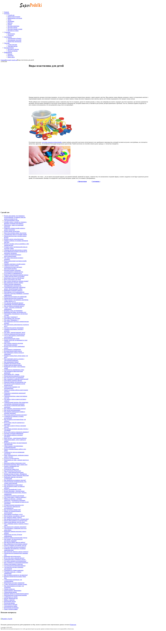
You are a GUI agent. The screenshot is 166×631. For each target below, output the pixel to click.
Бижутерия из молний (10, 604)
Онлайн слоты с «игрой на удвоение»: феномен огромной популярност (15, 222)
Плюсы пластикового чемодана (13, 564)
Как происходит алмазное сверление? (15, 527)
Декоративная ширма (10, 592)
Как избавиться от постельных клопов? (15, 544)
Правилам (73, 624)
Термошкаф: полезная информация (14, 304)
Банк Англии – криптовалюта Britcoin (15, 438)
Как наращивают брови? (11, 362)
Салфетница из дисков (10, 596)
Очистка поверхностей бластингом (14, 334)
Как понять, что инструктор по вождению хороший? (13, 539)
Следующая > (96, 181)
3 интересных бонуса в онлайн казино (15, 234)
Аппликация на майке (10, 606)
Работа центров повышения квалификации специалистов (12, 284)
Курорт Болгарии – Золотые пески (14, 491)
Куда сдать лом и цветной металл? (14, 558)
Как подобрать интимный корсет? (14, 306)
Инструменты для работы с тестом (14, 516)
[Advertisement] (66, 82)
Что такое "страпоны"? (11, 317)
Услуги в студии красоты (11, 458)
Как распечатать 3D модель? (12, 471)
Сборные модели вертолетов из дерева (15, 250)
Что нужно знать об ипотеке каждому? (15, 415)
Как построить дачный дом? (12, 509)
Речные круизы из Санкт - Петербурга (15, 474)
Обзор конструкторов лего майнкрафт (15, 296)
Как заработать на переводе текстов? (15, 480)
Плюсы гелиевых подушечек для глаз (15, 545)
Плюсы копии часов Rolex (12, 231)
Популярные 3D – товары (11, 374)
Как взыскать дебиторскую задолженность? (12, 507)
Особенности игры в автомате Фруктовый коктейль (13, 267)
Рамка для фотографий (11, 609)
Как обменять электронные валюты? (15, 408)
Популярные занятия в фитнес (13, 380)
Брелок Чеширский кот (11, 598)
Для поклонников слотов (11, 220)
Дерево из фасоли (9, 589)
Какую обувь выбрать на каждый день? (15, 520)
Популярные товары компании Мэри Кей (16, 475)
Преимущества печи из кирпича (13, 298)
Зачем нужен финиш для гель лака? (14, 522)
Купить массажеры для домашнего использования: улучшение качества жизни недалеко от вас (15, 217)
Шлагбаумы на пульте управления (14, 582)
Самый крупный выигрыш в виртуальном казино (12, 255)
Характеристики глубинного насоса (14, 559)
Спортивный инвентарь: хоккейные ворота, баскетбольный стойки (14, 288)
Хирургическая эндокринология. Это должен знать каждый (15, 482)
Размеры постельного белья (12, 363)
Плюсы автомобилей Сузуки (12, 489)
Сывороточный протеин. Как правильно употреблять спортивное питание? (16, 403)
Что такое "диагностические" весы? (14, 332)
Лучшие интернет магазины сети (14, 505)
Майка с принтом (9, 600)
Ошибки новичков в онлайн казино (14, 264)
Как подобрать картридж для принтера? (16, 575)
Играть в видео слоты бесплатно (13, 239)
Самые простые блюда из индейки (14, 276)
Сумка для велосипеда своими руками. (15, 584)
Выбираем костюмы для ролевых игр (15, 312)
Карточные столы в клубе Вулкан (14, 278)
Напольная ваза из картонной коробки (15, 595)
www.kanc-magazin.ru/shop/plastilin (52, 142)
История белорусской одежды (13, 351)
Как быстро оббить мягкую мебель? (14, 542)
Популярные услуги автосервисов (14, 292)
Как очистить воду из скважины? (14, 377)
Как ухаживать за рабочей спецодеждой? (16, 379)
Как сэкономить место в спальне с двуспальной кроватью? (14, 359)
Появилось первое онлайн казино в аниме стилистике (14, 228)
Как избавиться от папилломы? (13, 485)
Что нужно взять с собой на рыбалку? (15, 497)
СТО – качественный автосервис (14, 472)
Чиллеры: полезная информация (13, 433)
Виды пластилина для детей (12, 279)
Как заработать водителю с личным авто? (16, 519)
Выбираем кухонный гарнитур (13, 290)
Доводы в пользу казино (11, 265)
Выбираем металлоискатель (12, 556)
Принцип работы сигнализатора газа (15, 382)
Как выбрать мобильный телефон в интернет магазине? (14, 412)
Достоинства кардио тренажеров (14, 327)
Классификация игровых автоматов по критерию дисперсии (15, 252)
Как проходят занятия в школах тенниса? (16, 551)
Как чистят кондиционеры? (12, 410)
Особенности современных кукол (14, 369)
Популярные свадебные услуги (13, 514)
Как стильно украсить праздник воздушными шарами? (13, 344)
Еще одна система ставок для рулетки (15, 233)
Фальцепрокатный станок (11, 338)
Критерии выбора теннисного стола (15, 463)
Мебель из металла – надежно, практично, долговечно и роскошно (14, 499)
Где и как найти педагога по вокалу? (15, 547)
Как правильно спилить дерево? (13, 282)
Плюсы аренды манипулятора (13, 365)
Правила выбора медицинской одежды (15, 537)
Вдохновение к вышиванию (12, 349)
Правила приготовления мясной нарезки (16, 275)
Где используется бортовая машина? (15, 565)
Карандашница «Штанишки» (12, 590)
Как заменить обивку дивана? (13, 517)
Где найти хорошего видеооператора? (15, 561)
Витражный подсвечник (11, 607)
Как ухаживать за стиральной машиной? (16, 562)
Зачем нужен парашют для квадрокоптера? (12, 387)
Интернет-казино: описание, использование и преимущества (13, 270)
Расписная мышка (9, 603)
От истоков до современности (13, 273)
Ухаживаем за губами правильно (13, 570)
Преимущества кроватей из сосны (14, 376)
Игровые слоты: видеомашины (13, 310)
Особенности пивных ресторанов (14, 495)
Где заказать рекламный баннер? (13, 303)
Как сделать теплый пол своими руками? (16, 281)
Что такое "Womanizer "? (11, 320)
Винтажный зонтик (10, 601)
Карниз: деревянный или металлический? (11, 466)
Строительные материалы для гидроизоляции (13, 580)
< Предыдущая (82, 181)
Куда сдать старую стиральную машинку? (16, 432)
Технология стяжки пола (11, 469)
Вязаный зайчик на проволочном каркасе (16, 593)
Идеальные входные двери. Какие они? (15, 464)
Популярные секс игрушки (12, 318)
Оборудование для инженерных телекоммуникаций (13, 446)
